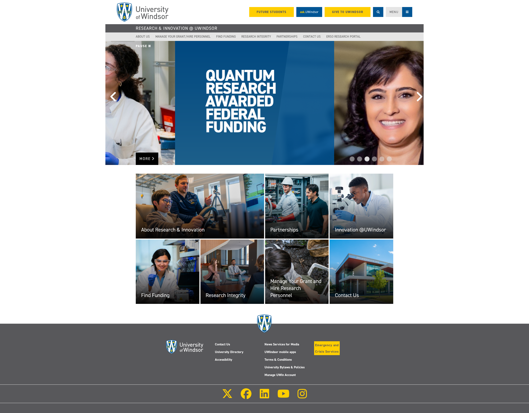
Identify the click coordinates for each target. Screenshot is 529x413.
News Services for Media (281, 344)
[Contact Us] (361, 271)
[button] (111, 103)
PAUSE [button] (142, 46)
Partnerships (287, 37)
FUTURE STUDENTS (271, 12)
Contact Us (312, 37)
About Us (143, 37)
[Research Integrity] (232, 271)
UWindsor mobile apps (280, 352)
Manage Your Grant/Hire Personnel (183, 37)
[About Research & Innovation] (200, 206)
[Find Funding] (167, 271)
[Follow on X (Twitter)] (227, 396)
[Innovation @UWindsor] (361, 206)
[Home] (142, 12)
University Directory (229, 352)
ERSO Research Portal (343, 37)
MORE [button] (145, 158)
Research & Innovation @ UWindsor (176, 28)
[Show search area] (378, 12)
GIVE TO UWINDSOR (347, 12)
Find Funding (226, 37)
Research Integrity (256, 37)
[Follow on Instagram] (302, 396)
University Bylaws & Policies (284, 367)
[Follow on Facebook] (246, 396)
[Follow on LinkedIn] (264, 396)
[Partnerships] (297, 206)
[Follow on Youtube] (283, 396)
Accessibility (223, 359)
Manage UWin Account (280, 375)
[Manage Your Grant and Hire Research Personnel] (297, 271)
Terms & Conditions (278, 359)
